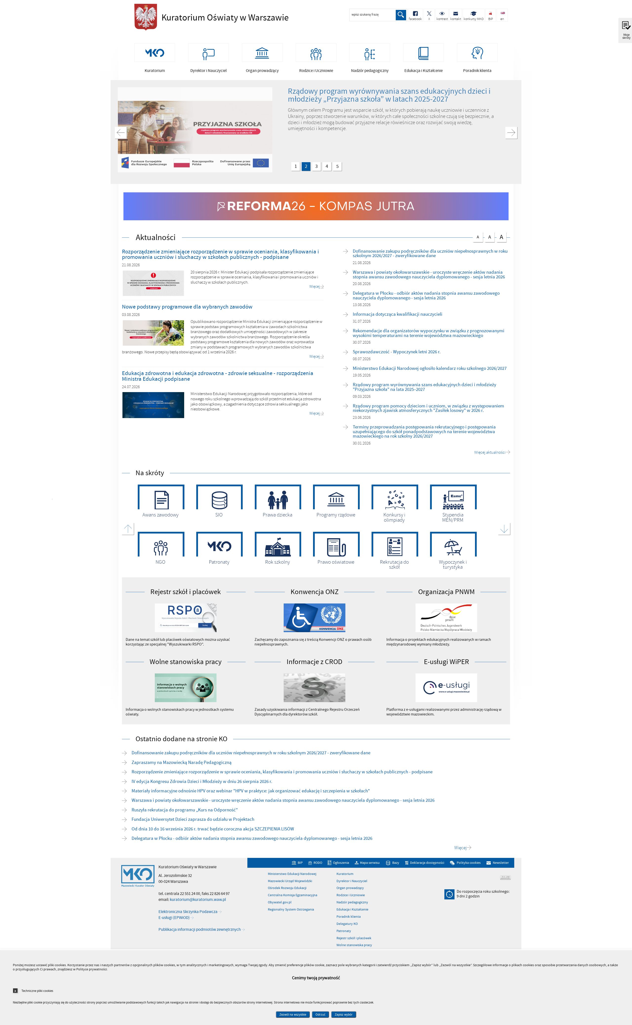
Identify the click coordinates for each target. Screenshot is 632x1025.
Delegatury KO (347, 924)
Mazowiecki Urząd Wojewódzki (290, 881)
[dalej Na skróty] (504, 529)
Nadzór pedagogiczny (352, 902)
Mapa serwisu (370, 862)
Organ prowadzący (350, 888)
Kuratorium (345, 874)
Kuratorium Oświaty (200, 18)
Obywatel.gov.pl (280, 902)
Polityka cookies (468, 862)
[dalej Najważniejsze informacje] (511, 133)
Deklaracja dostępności (427, 862)
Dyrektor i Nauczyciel (351, 881)
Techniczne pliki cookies (37, 991)
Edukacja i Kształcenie (352, 909)
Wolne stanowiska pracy (354, 945)
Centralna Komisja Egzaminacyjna (292, 895)
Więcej (460, 848)
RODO (318, 862)
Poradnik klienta (348, 916)
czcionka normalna (476, 236)
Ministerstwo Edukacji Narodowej (292, 874)
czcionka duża (499, 237)
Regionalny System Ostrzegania (291, 909)
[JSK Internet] (505, 878)
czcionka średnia (488, 236)
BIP (300, 862)
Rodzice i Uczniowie (350, 895)
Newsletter (501, 862)
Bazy (395, 862)
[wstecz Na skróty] (128, 529)
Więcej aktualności (490, 452)
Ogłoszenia (341, 862)
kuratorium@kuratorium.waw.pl (198, 899)
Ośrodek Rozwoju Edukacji (287, 888)
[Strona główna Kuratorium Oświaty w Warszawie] (138, 876)
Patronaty (343, 931)
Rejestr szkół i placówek (353, 938)
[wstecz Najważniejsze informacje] (121, 133)
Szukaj (401, 15)
